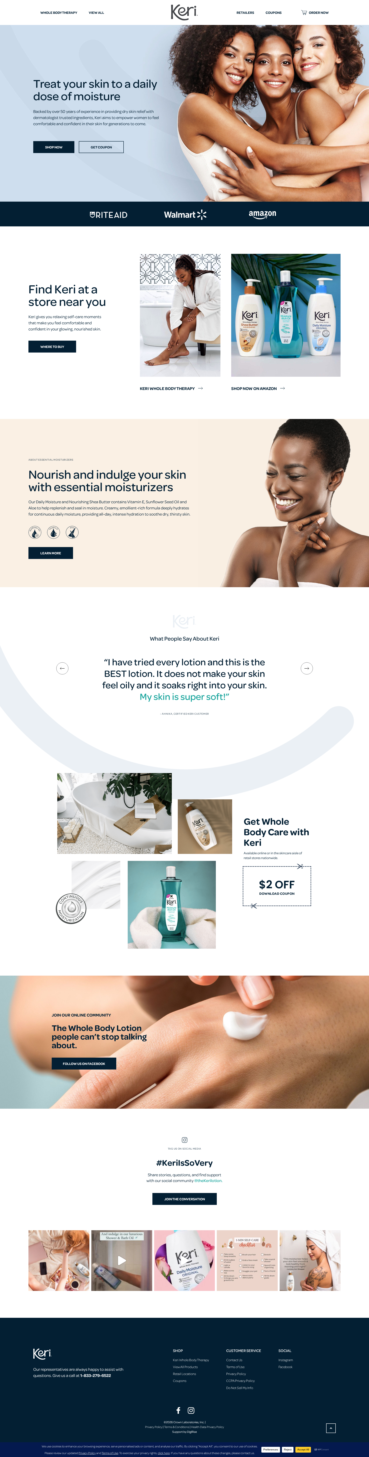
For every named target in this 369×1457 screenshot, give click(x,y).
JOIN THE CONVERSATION (184, 1199)
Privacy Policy (236, 1374)
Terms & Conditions (176, 1427)
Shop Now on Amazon (254, 388)
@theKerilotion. (208, 1180)
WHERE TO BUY (52, 346)
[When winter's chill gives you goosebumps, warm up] (121, 1260)
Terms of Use (235, 1367)
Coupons (179, 1380)
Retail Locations (184, 1374)
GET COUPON (101, 147)
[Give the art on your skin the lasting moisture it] (310, 1260)
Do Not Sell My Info (239, 1388)
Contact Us (234, 1360)
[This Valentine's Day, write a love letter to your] (184, 1260)
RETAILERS (245, 12)
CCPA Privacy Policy (240, 1380)
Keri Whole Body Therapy (167, 388)
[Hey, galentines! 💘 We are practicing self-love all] (247, 1260)
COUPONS (274, 12)
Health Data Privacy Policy (207, 1427)
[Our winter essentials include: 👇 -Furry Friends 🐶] (58, 1260)
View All (96, 12)
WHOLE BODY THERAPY (58, 12)
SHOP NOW (53, 147)
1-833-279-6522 (95, 1375)
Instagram (285, 1360)
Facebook (285, 1367)
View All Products (185, 1367)
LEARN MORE (50, 553)
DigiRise (192, 1432)
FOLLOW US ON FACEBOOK (84, 1063)
